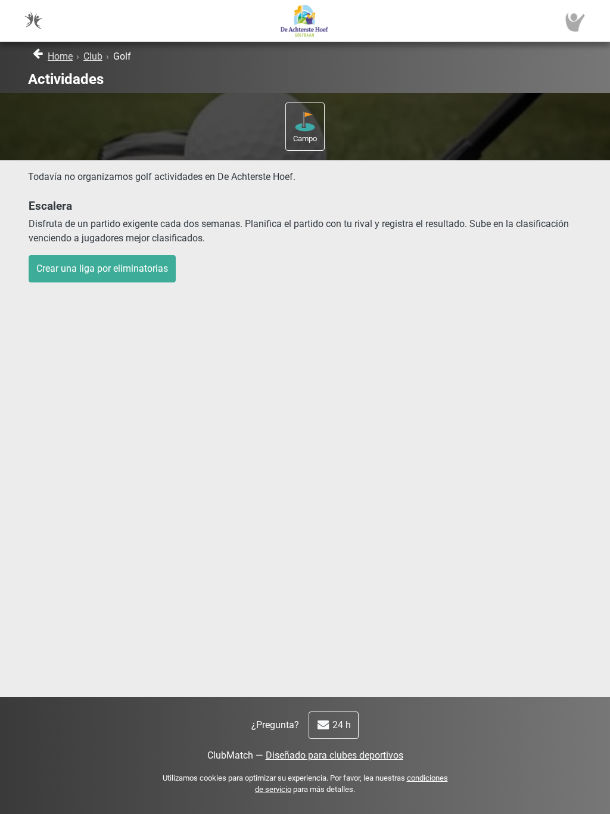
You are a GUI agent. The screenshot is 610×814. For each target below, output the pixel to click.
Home (60, 56)
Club (92, 56)
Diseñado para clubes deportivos (334, 755)
